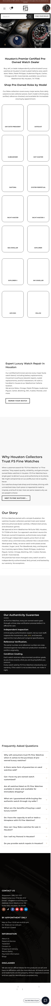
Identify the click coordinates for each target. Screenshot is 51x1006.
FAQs (20, 989)
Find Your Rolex (42, 16)
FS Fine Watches (16, 1002)
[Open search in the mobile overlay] (17, 16)
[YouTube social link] (17, 909)
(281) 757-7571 (16, 895)
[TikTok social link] (8, 909)
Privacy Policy (28, 989)
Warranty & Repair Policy (28, 987)
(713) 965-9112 (21, 898)
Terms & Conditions (9, 987)
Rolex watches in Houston (18, 473)
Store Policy (44, 987)
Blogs (4, 956)
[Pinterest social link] (21, 909)
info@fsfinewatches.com (17, 901)
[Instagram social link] (4, 909)
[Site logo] (25, 8)
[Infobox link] (38, 118)
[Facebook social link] (12, 909)
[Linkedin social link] (26, 909)
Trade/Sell (6, 944)
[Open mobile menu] (4, 8)
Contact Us (6, 946)
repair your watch (17, 401)
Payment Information (10, 954)
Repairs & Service (9, 941)
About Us (5, 939)
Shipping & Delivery (10, 949)
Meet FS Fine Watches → (16, 498)
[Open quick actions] (45, 1000)
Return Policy (7, 951)
